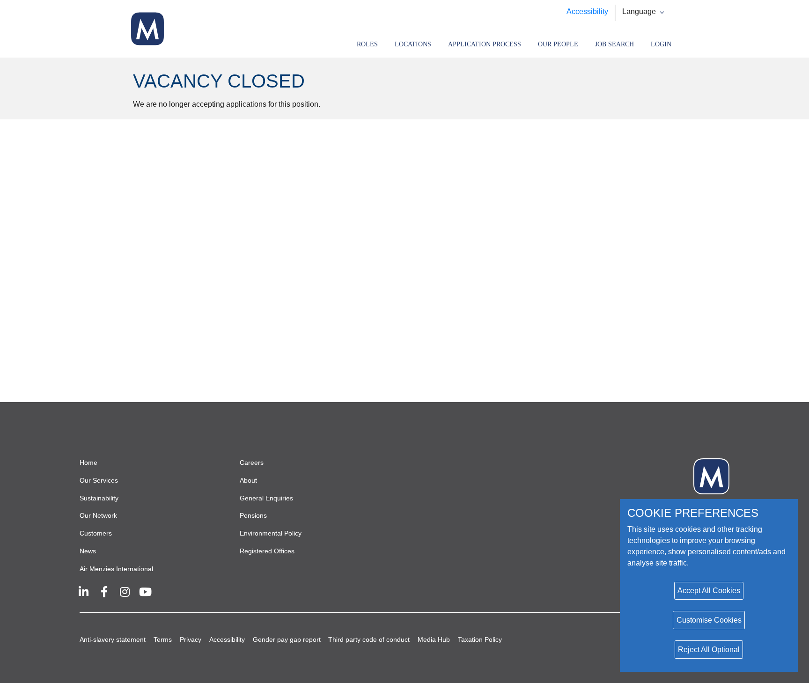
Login (661, 44)
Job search (614, 44)
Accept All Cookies (708, 591)
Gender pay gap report (287, 639)
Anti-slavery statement (113, 639)
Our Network (98, 515)
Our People (558, 44)
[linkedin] (83, 591)
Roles (367, 44)
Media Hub (434, 639)
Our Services (99, 480)
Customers (96, 533)
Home (88, 462)
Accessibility (587, 11)
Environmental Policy (271, 533)
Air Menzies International (116, 569)
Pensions (253, 515)
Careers (252, 462)
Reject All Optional (709, 650)
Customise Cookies (709, 620)
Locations (413, 44)
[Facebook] (104, 591)
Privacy (190, 639)
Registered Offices (267, 551)
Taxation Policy (480, 639)
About (248, 480)
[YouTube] (145, 591)
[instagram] (124, 591)
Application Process (484, 44)
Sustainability (99, 498)
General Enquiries (266, 498)
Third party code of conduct (369, 639)
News (88, 551)
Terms (163, 639)
